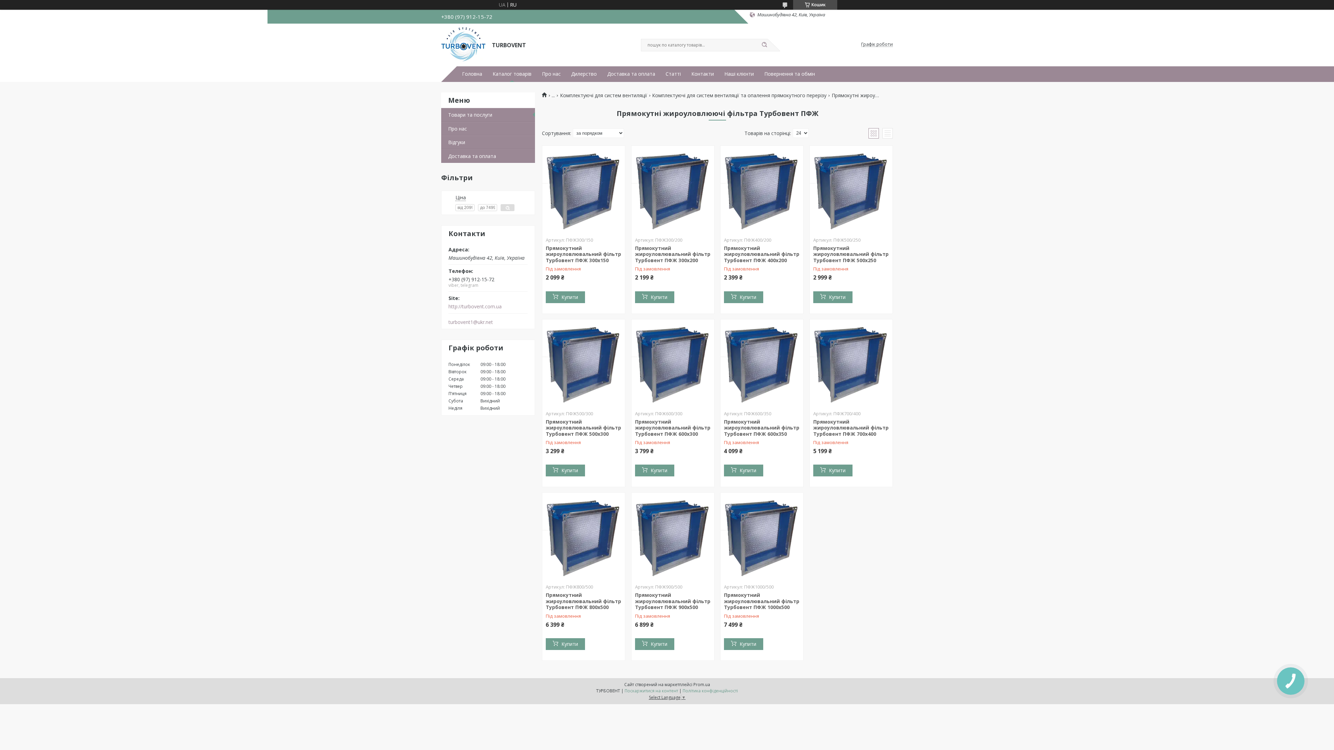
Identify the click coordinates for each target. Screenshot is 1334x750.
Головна (472, 74)
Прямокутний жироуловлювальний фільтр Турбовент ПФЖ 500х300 (583, 427)
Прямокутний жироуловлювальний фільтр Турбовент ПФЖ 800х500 (583, 601)
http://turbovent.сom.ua (475, 306)
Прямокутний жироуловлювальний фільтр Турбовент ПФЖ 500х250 (851, 254)
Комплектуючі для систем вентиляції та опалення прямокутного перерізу (739, 95)
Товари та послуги (470, 114)
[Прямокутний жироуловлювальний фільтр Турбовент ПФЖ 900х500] (673, 536)
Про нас (551, 74)
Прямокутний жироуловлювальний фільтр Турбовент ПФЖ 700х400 (851, 427)
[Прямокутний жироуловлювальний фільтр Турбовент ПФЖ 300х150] (583, 189)
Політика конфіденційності (710, 691)
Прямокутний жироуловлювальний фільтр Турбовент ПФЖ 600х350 (761, 427)
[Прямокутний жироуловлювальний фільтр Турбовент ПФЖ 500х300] (583, 362)
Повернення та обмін (789, 74)
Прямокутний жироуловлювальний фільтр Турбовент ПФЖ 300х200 (672, 254)
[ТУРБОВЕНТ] (463, 44)
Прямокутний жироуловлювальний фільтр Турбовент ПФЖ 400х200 (761, 254)
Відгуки (456, 142)
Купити (569, 297)
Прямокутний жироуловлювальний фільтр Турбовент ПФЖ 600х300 (672, 427)
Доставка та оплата (631, 74)
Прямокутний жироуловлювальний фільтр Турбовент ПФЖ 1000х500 (761, 601)
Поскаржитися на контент (651, 691)
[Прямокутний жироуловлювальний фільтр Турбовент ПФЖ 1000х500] (761, 536)
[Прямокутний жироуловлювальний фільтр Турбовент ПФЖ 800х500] (583, 536)
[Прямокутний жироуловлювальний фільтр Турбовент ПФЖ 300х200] (673, 189)
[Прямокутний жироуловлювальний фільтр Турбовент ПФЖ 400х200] (761, 189)
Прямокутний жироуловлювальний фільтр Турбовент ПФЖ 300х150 (583, 254)
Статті (673, 74)
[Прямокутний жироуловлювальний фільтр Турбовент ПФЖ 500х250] (851, 189)
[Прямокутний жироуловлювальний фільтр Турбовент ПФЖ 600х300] (673, 362)
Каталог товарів (512, 74)
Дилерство (584, 74)
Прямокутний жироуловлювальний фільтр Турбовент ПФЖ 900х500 (672, 601)
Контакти (702, 74)
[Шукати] (764, 45)
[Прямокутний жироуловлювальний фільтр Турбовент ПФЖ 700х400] (851, 362)
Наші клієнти (739, 74)
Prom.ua (701, 685)
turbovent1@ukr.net (470, 322)
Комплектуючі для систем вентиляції (603, 95)
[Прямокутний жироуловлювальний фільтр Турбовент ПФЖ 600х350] (761, 362)
